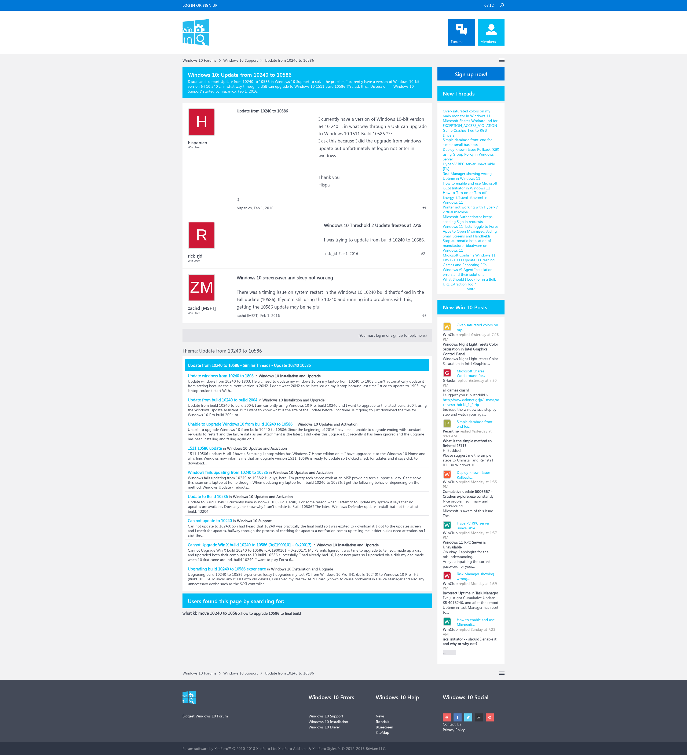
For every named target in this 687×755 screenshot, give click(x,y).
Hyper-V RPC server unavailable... (473, 525)
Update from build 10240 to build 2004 (222, 399)
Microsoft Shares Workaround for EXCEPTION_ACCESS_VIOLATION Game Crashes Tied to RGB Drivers (470, 128)
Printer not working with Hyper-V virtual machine (470, 209)
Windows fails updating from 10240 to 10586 (228, 472)
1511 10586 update (205, 448)
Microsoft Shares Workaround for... (471, 373)
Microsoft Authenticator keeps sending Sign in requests (467, 219)
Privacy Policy (454, 729)
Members (488, 41)
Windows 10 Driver (324, 727)
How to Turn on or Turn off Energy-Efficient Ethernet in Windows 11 (465, 197)
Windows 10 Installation (328, 721)
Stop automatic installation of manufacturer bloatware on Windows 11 (467, 245)
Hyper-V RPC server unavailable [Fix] (469, 166)
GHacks (449, 380)
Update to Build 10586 (208, 496)
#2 (423, 253)
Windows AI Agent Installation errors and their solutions (467, 272)
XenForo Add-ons (292, 748)
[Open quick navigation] (502, 60)
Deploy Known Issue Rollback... (473, 475)
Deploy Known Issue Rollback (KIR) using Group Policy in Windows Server (471, 154)
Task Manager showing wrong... (475, 576)
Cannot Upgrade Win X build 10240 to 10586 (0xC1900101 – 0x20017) (250, 544)
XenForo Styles (324, 748)
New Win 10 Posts (465, 307)
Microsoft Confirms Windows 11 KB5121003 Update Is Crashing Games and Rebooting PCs (469, 259)
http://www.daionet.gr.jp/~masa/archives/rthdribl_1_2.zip (471, 402)
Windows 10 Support (326, 716)
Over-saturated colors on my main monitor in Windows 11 (467, 113)
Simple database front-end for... (475, 424)
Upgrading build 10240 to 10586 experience (227, 568)
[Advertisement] (277, 148)
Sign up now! (471, 74)
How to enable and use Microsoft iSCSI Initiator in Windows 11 (470, 185)
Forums (457, 41)
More (471, 288)
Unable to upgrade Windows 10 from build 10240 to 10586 (240, 424)
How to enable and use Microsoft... (476, 622)
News (380, 716)
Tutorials (382, 721)
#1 (424, 208)
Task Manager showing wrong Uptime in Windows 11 (467, 176)
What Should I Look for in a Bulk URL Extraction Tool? (469, 282)
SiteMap (382, 732)
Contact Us (452, 724)
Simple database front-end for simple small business (467, 142)
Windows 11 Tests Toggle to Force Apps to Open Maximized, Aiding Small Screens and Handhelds (470, 231)
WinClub (450, 334)
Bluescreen (384, 727)
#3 (424, 315)
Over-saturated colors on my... (477, 327)
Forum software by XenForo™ (229, 748)
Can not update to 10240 (210, 520)
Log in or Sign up (199, 5)
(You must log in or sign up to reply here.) (393, 335)
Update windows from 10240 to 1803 (221, 375)
